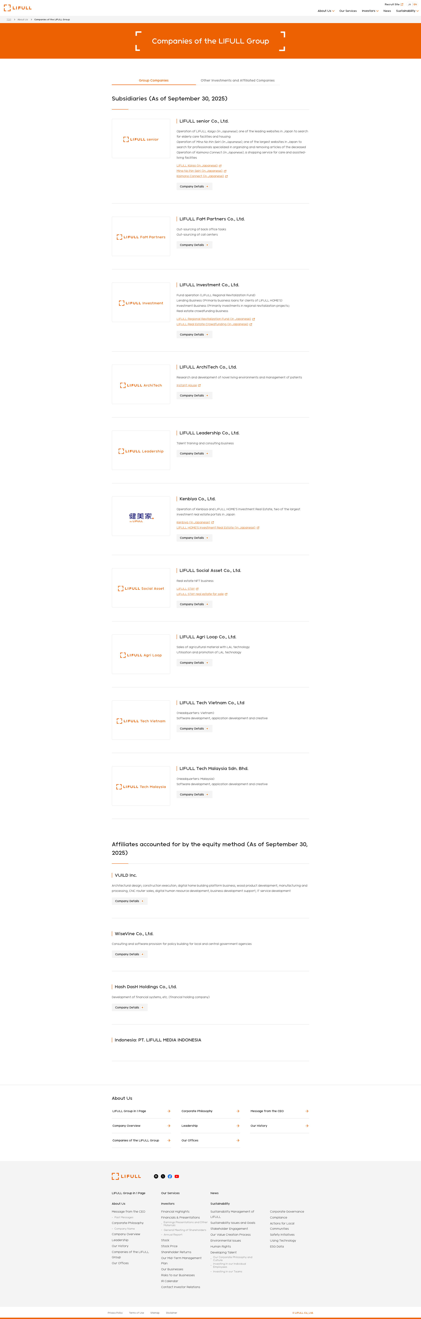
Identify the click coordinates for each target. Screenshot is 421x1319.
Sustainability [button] (405, 10)
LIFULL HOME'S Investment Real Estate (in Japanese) (216, 527)
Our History (259, 1125)
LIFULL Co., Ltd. (17, 8)
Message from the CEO (267, 1111)
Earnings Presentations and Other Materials (186, 1224)
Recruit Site (392, 4)
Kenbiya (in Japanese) (193, 522)
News (387, 10)
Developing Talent (223, 1252)
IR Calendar (169, 1281)
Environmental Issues (225, 1240)
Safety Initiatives (282, 1234)
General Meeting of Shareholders (185, 1230)
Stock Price (169, 1246)
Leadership (190, 1125)
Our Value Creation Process (230, 1234)
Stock (165, 1240)
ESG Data (277, 1246)
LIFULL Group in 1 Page (129, 1111)
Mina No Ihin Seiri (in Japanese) (200, 170)
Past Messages (123, 1217)
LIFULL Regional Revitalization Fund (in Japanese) (214, 318)
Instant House (187, 385)
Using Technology (283, 1240)
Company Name (124, 1228)
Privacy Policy (115, 1313)
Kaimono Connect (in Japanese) (200, 176)
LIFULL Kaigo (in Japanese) (197, 165)
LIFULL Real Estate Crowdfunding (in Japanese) (212, 324)
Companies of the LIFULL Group (135, 1140)
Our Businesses (172, 1269)
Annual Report (173, 1234)
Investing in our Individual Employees (229, 1265)
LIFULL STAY (186, 588)
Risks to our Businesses (178, 1275)
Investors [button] (368, 10)
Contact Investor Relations (180, 1287)
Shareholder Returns (176, 1252)
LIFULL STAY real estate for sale (200, 594)
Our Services (348, 10)
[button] (326, 12)
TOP (9, 19)
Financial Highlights (175, 1211)
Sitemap (155, 1313)
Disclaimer (171, 1313)
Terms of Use (136, 1313)
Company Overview (126, 1125)
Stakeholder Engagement (229, 1228)
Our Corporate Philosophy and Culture (232, 1259)
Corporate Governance (287, 1211)
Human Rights (220, 1246)
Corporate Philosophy (197, 1111)
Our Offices (190, 1140)
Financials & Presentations (180, 1217)
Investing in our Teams (227, 1271)
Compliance (278, 1217)
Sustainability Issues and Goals (232, 1222)
